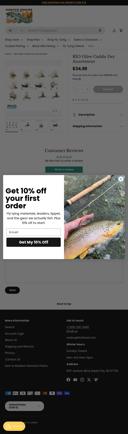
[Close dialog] (121, 179)
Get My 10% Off (33, 242)
